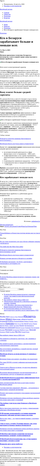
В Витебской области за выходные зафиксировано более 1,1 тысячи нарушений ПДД (19, 378)
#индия (19, 323)
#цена (27, 332)
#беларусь (3, 224)
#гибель (10, 321)
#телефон (12, 332)
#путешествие (16, 330)
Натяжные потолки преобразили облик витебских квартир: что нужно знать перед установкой (19, 399)
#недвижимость (29, 325)
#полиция (2, 330)
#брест (9, 319)
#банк (16, 316)
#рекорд (27, 329)
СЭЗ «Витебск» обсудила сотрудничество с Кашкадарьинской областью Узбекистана (18, 306)
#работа (22, 330)
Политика (7, 16)
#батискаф (20, 316)
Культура (7, 18)
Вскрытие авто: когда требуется (11, 444)
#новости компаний (7, 328)
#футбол (18, 332)
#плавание (28, 327)
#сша (7, 332)
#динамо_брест (33, 321)
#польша (8, 330)
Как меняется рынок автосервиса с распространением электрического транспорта (18, 344)
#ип (23, 323)
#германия (4, 321)
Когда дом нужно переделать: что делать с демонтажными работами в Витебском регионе (19, 409)
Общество (7, 14)
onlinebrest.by (35, 221)
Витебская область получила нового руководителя (16, 144)
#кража (35, 323)
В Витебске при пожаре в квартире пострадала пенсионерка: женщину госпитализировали (16, 434)
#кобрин (31, 323)
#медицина (16, 325)
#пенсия (17, 327)
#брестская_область (20, 319)
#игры (15, 323)
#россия (32, 330)
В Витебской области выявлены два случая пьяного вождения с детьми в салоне (18, 439)
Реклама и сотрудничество (12, 6)
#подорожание (35, 327)
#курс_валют (9, 325)
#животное (2, 323)
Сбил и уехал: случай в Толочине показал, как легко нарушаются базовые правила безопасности (18, 424)
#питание (22, 327)
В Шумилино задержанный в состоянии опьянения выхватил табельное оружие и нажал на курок (18, 414)
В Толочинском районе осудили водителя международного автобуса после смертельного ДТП (21, 309)
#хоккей (24, 332)
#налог (21, 325)
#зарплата (10, 224)
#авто (8, 316)
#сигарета (2, 332)
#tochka (3, 317)
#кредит (2, 325)
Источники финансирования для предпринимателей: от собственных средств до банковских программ (18, 373)
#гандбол (30, 319)
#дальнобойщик (19, 321)
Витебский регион (6, 9)
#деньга (26, 321)
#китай (26, 323)
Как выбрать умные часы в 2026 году (16, 300)
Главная (6, 12)
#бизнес (2, 319)
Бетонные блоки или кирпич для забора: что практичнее (18, 359)
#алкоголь (12, 316)
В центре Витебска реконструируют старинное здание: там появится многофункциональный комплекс (19, 296)
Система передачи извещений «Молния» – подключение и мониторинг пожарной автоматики (19, 388)
